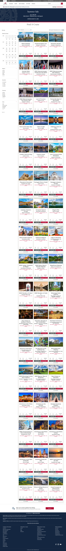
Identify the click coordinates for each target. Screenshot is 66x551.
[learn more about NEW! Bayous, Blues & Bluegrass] (41, 369)
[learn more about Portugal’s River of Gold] (41, 175)
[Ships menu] (18, 3)
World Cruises (39, 538)
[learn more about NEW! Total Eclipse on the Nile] (56, 453)
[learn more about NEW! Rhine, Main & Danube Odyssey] (41, 259)
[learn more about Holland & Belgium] (41, 231)
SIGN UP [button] (49, 508)
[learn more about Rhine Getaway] (26, 37)
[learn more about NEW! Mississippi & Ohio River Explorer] (26, 369)
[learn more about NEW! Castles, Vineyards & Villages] (26, 259)
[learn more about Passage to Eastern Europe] (56, 175)
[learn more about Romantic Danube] (56, 37)
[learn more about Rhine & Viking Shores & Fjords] (41, 480)
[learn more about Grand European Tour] (41, 37)
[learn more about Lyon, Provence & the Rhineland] (56, 148)
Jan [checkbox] (6, 35)
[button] (44, 166)
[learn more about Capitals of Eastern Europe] (26, 203)
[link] (11, 3)
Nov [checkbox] (12, 45)
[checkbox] (3, 36)
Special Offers (5, 531)
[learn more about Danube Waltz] (26, 64)
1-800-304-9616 (60, 7)
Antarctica (56, 528)
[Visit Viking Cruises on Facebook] (56, 544)
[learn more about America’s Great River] (26, 342)
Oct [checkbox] (9, 45)
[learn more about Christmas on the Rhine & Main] (56, 425)
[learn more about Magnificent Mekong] (56, 259)
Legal (3, 541)
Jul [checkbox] (12, 37)
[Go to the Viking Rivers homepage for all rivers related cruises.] (5, 3)
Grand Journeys (39, 539)
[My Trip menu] (31, 3)
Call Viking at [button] (53, 0)
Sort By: (19, 29)
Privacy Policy (5, 544)
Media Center (5, 536)
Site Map (4, 540)
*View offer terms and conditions (33, 523)
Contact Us (4, 528)
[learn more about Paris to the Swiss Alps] (26, 120)
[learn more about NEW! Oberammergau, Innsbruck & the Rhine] (41, 64)
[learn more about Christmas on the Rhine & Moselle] (41, 425)
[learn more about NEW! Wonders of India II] (41, 286)
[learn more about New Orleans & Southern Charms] (26, 314)
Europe (21, 528)
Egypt (21, 530)
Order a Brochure (5, 530)
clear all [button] (3, 112)
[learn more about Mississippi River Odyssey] (56, 342)
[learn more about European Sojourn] (41, 203)
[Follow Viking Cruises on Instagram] (58, 544)
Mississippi (22, 531)
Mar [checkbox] (12, 35)
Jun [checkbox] (9, 37)
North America (39, 530)
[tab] (62, 30)
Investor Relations (5, 538)
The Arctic (56, 529)
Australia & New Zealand (41, 537)
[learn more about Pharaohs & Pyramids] (26, 175)
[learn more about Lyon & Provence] (41, 92)
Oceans (8, 0)
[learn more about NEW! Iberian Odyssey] (26, 480)
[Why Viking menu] (25, 3)
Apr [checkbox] (15, 35)
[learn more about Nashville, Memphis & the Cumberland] (41, 314)
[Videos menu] (36, 3)
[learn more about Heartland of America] (56, 314)
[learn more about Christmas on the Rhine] (26, 397)
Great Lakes (57, 530)
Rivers (5, 0)
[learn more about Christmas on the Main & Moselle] (26, 453)
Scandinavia (39, 528)
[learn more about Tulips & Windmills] (56, 231)
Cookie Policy (5, 545)
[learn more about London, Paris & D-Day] (26, 148)
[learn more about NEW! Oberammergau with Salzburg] (56, 64)
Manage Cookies (5, 546)
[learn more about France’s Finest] (41, 148)
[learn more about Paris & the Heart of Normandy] (56, 92)
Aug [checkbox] (15, 37)
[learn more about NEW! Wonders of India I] (26, 286)
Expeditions (13, 0)
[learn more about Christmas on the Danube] (41, 397)
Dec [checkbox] (15, 45)
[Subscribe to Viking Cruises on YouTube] (60, 544)
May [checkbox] (6, 37)
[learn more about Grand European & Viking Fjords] (56, 480)
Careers (4, 539)
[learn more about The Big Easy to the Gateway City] (41, 342)
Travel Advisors (5, 533)
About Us (4, 537)
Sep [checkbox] (6, 45)
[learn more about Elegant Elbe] (56, 203)
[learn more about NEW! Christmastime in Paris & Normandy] (26, 425)
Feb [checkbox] (9, 35)
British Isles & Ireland (40, 529)
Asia (21, 529)
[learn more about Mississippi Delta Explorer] (56, 286)
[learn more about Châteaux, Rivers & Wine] (56, 120)
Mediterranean (39, 533)
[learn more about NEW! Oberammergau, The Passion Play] (26, 92)
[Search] (62, 3)
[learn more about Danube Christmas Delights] (56, 397)
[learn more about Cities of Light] (41, 120)
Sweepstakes (5, 532)
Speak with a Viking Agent (6, 529)
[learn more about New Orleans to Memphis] (56, 369)
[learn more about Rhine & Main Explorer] (26, 231)
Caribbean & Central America (41, 531)
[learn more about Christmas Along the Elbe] (41, 453)
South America (39, 532)
